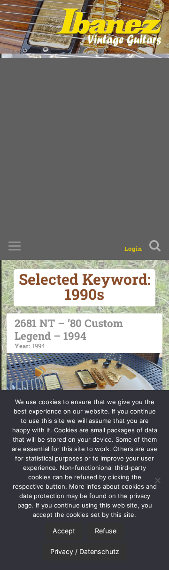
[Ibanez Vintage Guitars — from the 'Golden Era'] (108, 27)
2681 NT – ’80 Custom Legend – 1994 (69, 333)
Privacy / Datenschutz (84, 551)
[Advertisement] (84, 142)
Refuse (105, 531)
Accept (64, 531)
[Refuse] (157, 480)
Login (133, 248)
